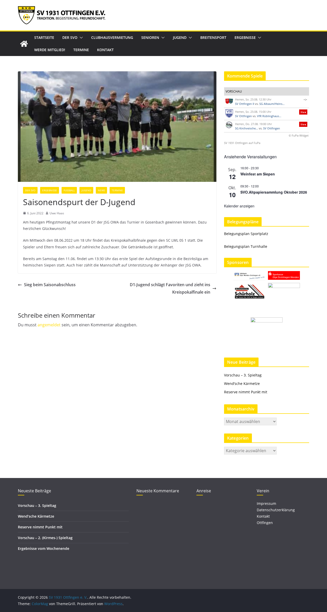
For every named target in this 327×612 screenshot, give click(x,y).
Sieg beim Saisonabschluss (50, 284)
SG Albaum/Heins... (272, 104)
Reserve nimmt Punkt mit (245, 392)
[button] (80, 37)
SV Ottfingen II (244, 104)
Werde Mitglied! (49, 49)
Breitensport (213, 37)
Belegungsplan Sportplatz (246, 233)
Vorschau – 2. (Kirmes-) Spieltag (45, 537)
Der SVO (69, 37)
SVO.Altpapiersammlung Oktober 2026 (273, 192)
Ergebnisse (245, 37)
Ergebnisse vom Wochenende (43, 548)
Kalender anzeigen (239, 205)
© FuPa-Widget (299, 135)
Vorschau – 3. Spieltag (243, 375)
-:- (305, 99)
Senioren (150, 37)
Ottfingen (265, 522)
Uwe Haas (57, 213)
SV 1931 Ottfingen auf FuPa (242, 143)
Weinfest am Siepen (257, 173)
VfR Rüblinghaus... (269, 116)
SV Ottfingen (243, 116)
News (101, 190)
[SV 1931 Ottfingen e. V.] (24, 44)
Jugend (179, 37)
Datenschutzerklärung (276, 509)
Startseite (44, 37)
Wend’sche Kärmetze (242, 383)
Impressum (266, 503)
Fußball (69, 190)
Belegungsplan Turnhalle (245, 246)
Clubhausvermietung (112, 37)
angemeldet (49, 325)
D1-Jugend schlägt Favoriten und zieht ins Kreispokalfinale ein (170, 288)
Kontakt (105, 49)
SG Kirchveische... (246, 128)
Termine (81, 49)
